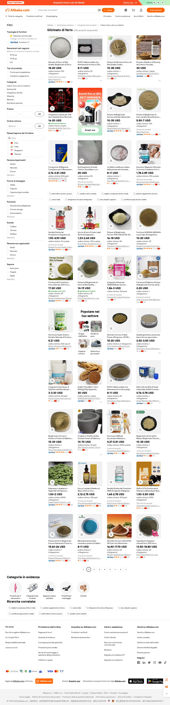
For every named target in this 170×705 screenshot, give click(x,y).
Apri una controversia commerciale (113, 643)
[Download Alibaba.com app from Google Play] (156, 681)
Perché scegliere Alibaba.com (17, 632)
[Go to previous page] (83, 569)
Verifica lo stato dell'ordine (148, 642)
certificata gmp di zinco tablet (135, 200)
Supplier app (74, 681)
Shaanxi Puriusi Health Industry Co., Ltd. (60, 247)
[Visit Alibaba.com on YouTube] (160, 662)
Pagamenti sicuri (45, 632)
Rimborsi (107, 650)
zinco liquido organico (108, 200)
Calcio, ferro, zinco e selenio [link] (112, 25)
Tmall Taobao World (72, 693)
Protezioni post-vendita (47, 647)
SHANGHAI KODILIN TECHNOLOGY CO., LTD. (148, 74)
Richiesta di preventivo (80, 637)
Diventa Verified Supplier (147, 647)
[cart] (134, 10)
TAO (105, 693)
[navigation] (25, 297)
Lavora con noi (11, 647)
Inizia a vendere (143, 637)
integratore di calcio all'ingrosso (80, 200)
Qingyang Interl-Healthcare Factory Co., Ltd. (148, 182)
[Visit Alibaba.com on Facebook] (138, 662)
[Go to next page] (126, 569)
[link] (166, 679)
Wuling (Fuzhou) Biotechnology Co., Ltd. (60, 346)
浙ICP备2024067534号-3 (152, 701)
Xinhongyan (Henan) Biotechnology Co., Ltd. (119, 503)
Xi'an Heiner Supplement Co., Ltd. (90, 244)
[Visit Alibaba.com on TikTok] (165, 662)
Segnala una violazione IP (114, 655)
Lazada (85, 693)
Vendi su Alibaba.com (146, 632)
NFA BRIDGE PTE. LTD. (57, 178)
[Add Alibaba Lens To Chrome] (44, 681)
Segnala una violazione (113, 660)
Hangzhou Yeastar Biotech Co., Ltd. (119, 246)
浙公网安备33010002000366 (128, 701)
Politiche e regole (45, 660)
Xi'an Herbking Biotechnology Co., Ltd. (119, 346)
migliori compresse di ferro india (116, 194)
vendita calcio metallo (88, 194)
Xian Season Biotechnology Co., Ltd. (148, 453)
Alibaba (50, 25)
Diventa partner (143, 652)
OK (39, 114)
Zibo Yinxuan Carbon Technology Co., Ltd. (90, 447)
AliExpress (47, 693)
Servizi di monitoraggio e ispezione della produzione (49, 653)
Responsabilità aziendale (15, 642)
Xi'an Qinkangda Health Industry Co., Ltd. (90, 503)
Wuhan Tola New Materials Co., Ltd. (90, 184)
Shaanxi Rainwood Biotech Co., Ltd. (60, 558)
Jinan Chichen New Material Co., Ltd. (148, 300)
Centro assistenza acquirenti (116, 632)
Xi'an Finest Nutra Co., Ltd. (88, 298)
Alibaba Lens (18, 681)
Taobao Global (96, 693)
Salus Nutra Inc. (54, 79)
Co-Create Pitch (12, 637)
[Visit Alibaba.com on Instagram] (154, 662)
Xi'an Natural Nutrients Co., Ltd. (119, 181)
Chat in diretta (110, 637)
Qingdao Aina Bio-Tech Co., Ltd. (60, 128)
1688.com (58, 693)
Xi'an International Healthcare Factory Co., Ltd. (60, 450)
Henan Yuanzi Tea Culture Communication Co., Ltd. (60, 398)
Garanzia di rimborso (46, 637)
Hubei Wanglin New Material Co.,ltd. (148, 401)
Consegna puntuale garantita (50, 642)
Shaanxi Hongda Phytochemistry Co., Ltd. (148, 246)
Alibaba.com (120, 681)
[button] (99, 10)
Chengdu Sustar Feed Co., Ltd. (148, 506)
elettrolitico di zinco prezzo (62, 194)
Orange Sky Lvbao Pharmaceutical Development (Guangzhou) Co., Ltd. (119, 297)
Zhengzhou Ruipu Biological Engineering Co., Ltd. (90, 76)
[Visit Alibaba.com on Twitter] (149, 662)
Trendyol (113, 693)
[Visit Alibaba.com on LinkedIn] (144, 662)
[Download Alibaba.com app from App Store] (136, 681)
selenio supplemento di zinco (147, 194)
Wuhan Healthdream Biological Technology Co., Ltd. (60, 298)
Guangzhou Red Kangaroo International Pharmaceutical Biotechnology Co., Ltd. (119, 451)
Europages (123, 693)
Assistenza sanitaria (65, 25)
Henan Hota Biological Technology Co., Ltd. (119, 76)
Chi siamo (9, 627)
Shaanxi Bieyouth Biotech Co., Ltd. (119, 128)
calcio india (56, 200)
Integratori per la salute (87, 25)
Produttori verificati (79, 632)
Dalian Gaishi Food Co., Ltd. (59, 502)
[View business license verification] (109, 701)
